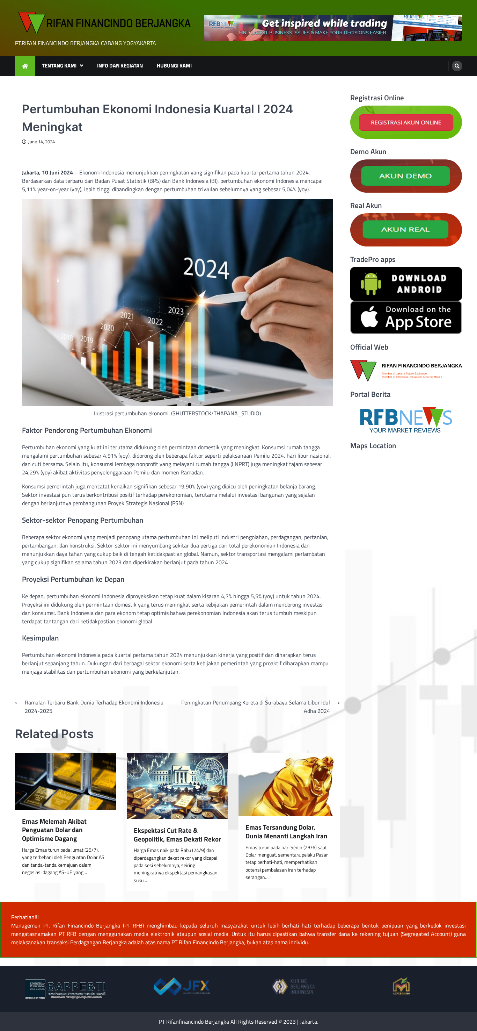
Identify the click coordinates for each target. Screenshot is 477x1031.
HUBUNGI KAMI (174, 66)
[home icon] (25, 66)
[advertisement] (333, 28)
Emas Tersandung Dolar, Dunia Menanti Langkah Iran (286, 831)
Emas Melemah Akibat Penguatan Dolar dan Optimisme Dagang (54, 830)
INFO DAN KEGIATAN (120, 66)
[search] (457, 66)
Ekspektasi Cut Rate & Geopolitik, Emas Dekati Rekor (177, 835)
